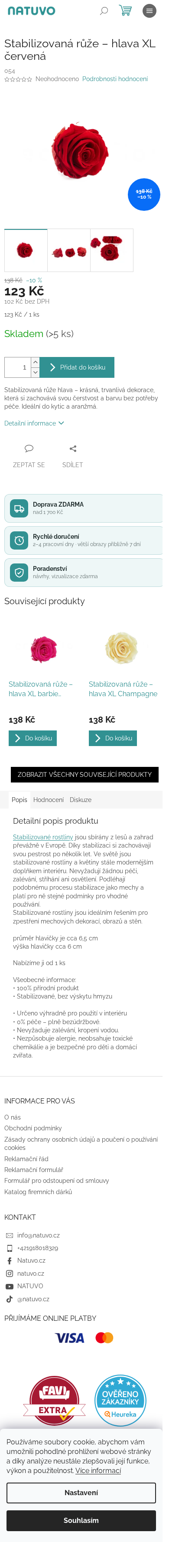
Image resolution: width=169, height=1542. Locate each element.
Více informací (98, 1471)
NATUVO (30, 1286)
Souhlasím (81, 1520)
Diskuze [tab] (80, 799)
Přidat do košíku (82, 367)
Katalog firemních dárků (38, 1191)
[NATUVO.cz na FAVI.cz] (54, 1401)
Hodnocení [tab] (48, 799)
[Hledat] (104, 11)
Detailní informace (30, 423)
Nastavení (81, 1493)
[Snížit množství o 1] (35, 372)
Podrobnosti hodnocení (115, 78)
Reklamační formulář (33, 1169)
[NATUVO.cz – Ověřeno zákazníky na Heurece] (120, 1401)
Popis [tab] (19, 799)
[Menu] (149, 11)
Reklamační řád (26, 1159)
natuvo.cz (30, 1273)
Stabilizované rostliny (43, 837)
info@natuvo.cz (38, 1235)
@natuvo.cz (33, 1299)
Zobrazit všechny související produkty (85, 774)
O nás (12, 1117)
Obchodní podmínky (33, 1128)
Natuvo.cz (31, 1260)
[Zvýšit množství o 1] (35, 362)
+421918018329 (37, 1247)
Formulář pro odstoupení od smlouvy (56, 1180)
